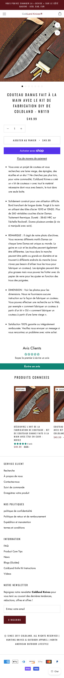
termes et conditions (14, 527)
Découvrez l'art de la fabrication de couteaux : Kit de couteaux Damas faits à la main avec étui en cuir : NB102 (31, 433)
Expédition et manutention (17, 522)
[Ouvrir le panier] (60, 13)
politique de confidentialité (18, 511)
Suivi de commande (14, 487)
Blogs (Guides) (11, 562)
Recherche (9, 470)
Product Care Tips (13, 551)
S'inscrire (14, 619)
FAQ (6, 546)
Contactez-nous (11, 482)
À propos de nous (13, 476)
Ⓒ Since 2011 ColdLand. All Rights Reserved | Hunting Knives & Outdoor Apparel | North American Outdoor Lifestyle (31, 639)
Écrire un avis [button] (32, 366)
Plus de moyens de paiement (32, 158)
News (6, 557)
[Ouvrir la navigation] (4, 13)
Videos (7, 573)
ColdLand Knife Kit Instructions (20, 568)
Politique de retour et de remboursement (25, 516)
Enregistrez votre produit (16, 493)
